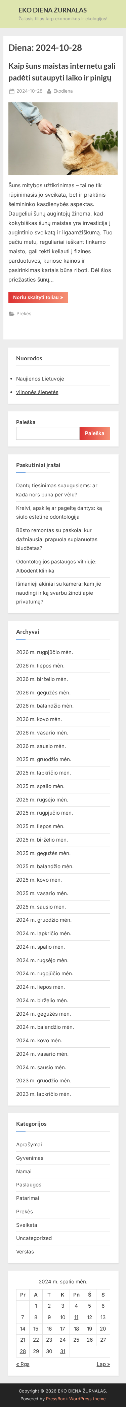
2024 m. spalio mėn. (40, 947)
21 (22, 1340)
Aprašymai (29, 1144)
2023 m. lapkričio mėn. (43, 1094)
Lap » (103, 1364)
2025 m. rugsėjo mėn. (42, 799)
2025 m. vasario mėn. (42, 893)
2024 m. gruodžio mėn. (44, 920)
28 (23, 1351)
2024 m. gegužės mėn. (43, 1014)
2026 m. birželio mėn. (42, 679)
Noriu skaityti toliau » (40, 298)
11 (76, 1317)
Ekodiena (63, 91)
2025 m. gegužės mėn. (43, 853)
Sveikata (26, 1225)
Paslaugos (28, 1184)
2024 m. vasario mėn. (42, 1054)
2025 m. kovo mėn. (39, 880)
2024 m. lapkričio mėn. (43, 933)
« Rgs (23, 1364)
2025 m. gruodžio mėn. (43, 759)
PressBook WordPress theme (76, 1398)
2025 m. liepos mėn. (40, 826)
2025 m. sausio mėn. (41, 907)
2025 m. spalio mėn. (40, 786)
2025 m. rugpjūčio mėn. (44, 813)
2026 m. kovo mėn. (39, 719)
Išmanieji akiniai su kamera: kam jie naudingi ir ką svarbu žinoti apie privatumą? (58, 593)
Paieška (26, 422)
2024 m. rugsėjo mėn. (42, 960)
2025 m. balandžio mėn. (45, 866)
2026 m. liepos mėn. (40, 665)
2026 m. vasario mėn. (42, 732)
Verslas (25, 1251)
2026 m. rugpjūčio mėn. (44, 652)
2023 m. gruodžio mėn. (43, 1080)
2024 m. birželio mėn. (42, 1000)
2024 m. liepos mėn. (40, 987)
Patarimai (27, 1198)
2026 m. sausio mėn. (41, 746)
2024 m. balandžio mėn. (45, 1027)
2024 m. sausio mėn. (41, 1067)
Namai (24, 1171)
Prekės (23, 313)
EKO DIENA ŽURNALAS (52, 10)
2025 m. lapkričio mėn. (43, 773)
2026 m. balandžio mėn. (45, 705)
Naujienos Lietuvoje (40, 378)
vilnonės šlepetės (37, 392)
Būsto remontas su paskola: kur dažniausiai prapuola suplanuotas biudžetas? (56, 539)
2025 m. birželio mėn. (42, 840)
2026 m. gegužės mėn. (43, 692)
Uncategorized (34, 1238)
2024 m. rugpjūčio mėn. (44, 973)
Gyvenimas (29, 1158)
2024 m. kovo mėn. (39, 1040)
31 (62, 1351)
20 (103, 1329)
